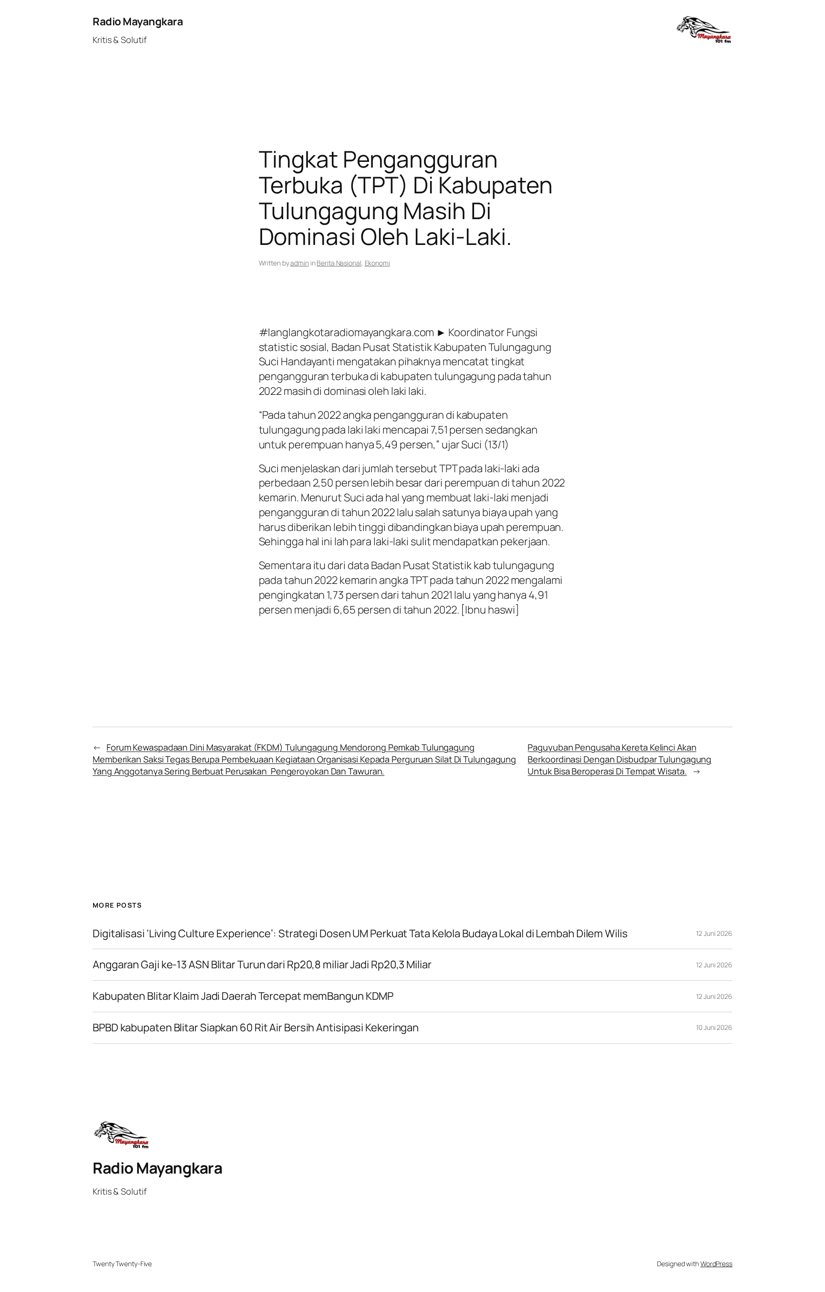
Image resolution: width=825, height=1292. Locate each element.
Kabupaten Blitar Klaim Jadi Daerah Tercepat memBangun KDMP (243, 996)
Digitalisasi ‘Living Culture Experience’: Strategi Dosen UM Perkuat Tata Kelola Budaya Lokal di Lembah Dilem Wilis (360, 934)
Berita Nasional (339, 262)
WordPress (716, 1263)
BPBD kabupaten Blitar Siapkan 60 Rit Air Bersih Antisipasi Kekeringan (256, 1028)
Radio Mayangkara (138, 21)
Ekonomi (377, 262)
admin (299, 262)
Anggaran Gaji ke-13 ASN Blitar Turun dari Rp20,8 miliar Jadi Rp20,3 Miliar (262, 965)
